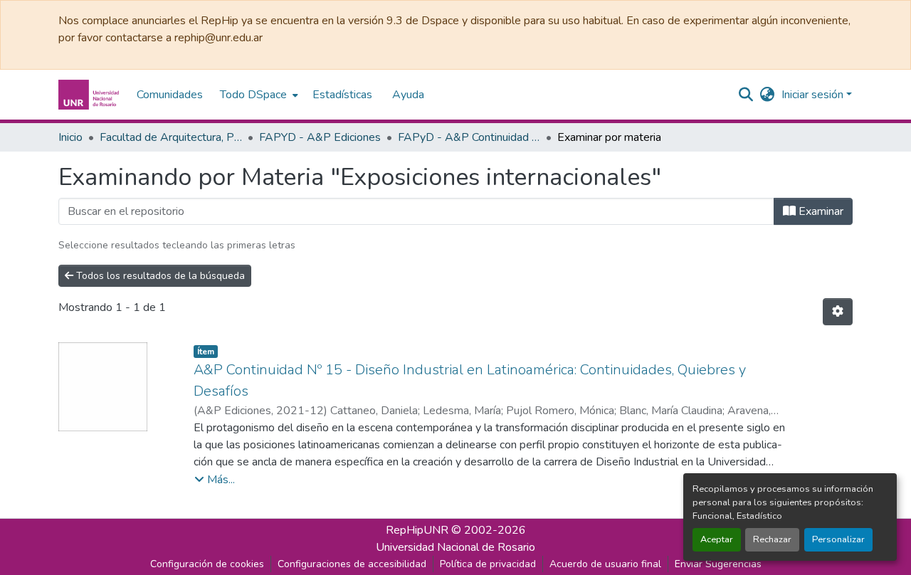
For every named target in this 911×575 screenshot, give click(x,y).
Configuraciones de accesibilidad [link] (352, 564)
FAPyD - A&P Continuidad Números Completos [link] (469, 137)
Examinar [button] (819, 211)
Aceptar (716, 539)
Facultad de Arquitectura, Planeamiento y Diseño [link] (171, 137)
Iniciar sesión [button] (813, 94)
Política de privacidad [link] (488, 564)
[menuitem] (257, 95)
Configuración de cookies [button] (207, 564)
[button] (90, 95)
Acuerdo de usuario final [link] (605, 564)
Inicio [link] (70, 137)
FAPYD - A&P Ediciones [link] (320, 137)
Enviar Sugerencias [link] (718, 564)
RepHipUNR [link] (417, 530)
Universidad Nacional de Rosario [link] (455, 547)
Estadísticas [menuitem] (342, 94)
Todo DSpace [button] (253, 94)
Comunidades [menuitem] (170, 94)
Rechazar (772, 539)
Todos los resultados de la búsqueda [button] (159, 276)
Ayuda (408, 94)
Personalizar (838, 539)
